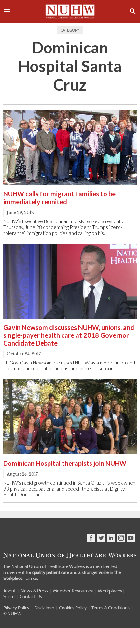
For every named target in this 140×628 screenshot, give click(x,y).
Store (9, 597)
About (9, 591)
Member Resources (73, 591)
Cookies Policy (73, 608)
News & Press (34, 591)
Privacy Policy (16, 608)
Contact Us (31, 597)
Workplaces (110, 591)
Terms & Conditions (110, 608)
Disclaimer (44, 608)
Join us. (31, 578)
